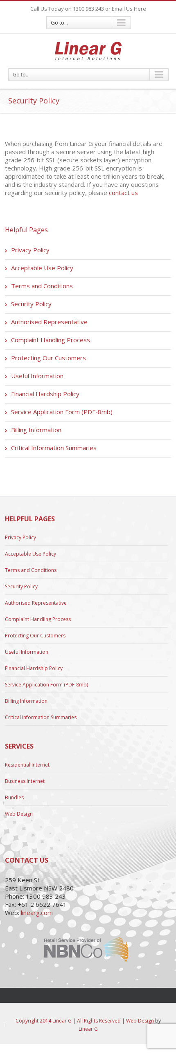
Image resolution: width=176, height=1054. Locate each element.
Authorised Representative (49, 322)
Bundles (14, 797)
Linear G (88, 1028)
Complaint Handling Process (50, 340)
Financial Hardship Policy (45, 394)
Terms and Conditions (42, 286)
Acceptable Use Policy (42, 268)
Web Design (19, 813)
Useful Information (37, 376)
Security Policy (31, 304)
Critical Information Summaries (54, 448)
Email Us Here (129, 8)
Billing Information (36, 430)
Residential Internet (27, 765)
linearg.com (37, 912)
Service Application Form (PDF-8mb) (62, 412)
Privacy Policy (30, 250)
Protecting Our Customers (48, 358)
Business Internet (25, 781)
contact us (123, 192)
